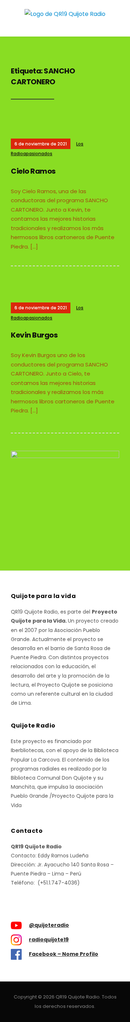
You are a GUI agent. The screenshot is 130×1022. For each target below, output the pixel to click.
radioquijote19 (49, 939)
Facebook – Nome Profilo (63, 954)
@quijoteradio (49, 925)
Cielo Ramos (33, 171)
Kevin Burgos (34, 335)
